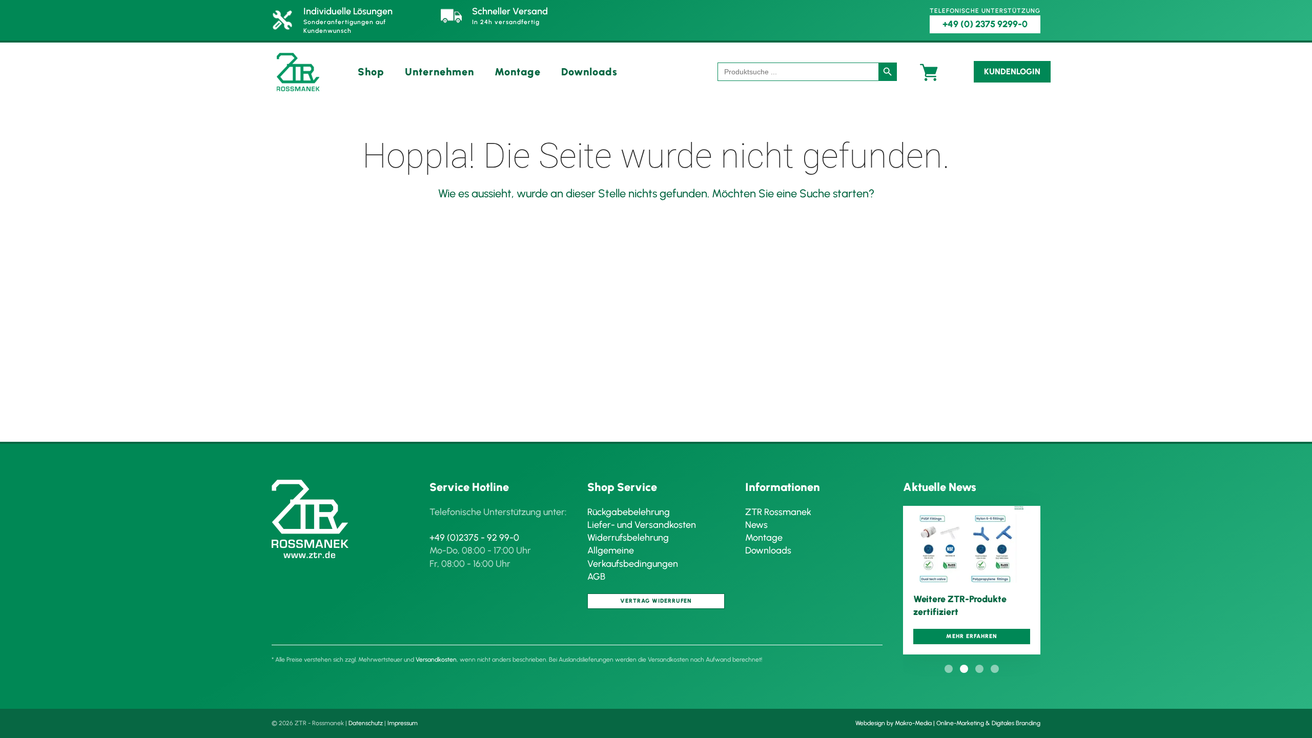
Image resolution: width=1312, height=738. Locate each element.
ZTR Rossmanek (778, 512)
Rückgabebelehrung (628, 512)
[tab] (949, 669)
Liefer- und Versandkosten (641, 524)
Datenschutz (365, 723)
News (756, 524)
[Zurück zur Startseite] (298, 72)
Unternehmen (439, 72)
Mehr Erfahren (971, 636)
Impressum (402, 723)
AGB (596, 576)
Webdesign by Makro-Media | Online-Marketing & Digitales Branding (947, 723)
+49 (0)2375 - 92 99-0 (474, 537)
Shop (371, 72)
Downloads (589, 72)
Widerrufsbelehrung (628, 537)
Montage (518, 72)
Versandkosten (436, 659)
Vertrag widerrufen (656, 601)
